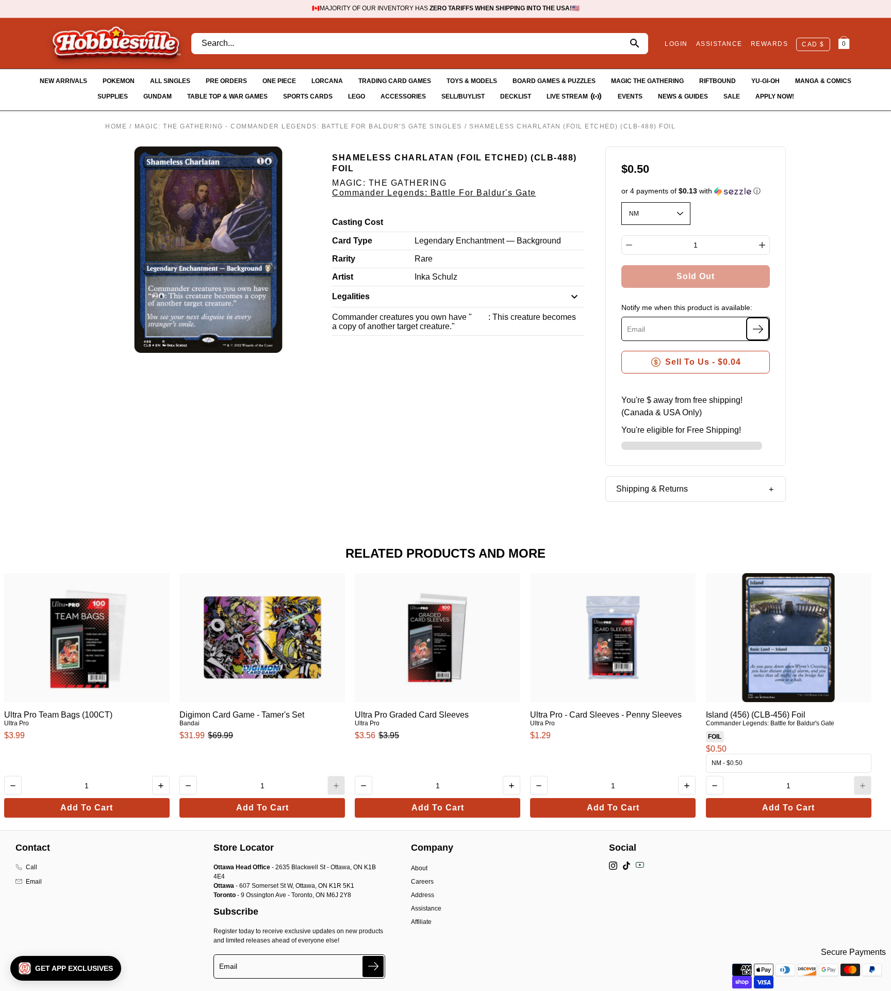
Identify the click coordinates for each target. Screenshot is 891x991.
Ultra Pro (16, 723)
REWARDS (769, 43)
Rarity (343, 258)
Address (422, 895)
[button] (695, 191)
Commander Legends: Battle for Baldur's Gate (434, 192)
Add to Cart (86, 807)
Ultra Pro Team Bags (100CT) (58, 714)
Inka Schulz (436, 276)
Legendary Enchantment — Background (488, 240)
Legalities (351, 296)
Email (34, 881)
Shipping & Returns (652, 488)
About (419, 868)
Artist (342, 276)
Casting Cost (357, 222)
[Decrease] (629, 245)
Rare (424, 258)
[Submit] (373, 966)
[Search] (634, 43)
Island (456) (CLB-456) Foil (755, 714)
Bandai (189, 723)
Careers (422, 881)
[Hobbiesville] (116, 43)
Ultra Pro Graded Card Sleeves (412, 714)
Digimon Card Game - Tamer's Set (241, 714)
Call (31, 867)
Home (116, 126)
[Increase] (762, 245)
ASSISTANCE (719, 43)
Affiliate (421, 921)
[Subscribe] (757, 328)
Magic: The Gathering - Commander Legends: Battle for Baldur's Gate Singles (298, 126)
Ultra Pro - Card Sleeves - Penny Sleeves (606, 714)
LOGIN (676, 43)
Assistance (426, 908)
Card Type (352, 240)
